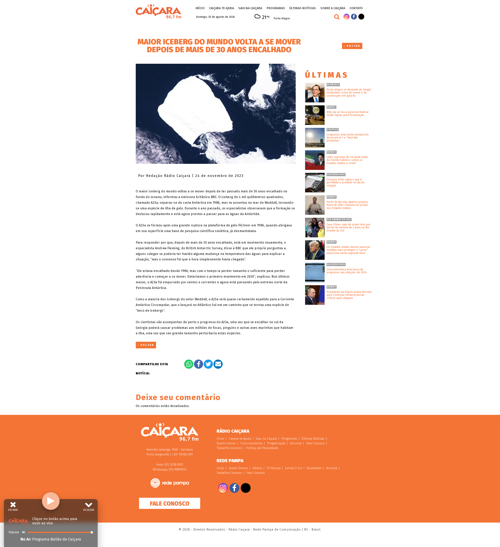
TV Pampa (274, 468)
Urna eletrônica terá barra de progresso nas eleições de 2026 (347, 271)
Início (200, 8)
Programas (276, 8)
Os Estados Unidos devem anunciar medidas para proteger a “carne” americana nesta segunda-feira (348, 250)
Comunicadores (251, 443)
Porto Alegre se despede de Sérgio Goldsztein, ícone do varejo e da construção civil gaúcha (349, 92)
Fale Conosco (169, 503)
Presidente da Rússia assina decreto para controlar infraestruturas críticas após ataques (349, 295)
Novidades (314, 468)
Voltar (353, 46)
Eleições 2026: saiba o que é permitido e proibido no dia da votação (345, 182)
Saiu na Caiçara (250, 8)
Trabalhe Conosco (229, 473)
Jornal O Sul (293, 468)
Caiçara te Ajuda (221, 8)
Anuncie (296, 443)
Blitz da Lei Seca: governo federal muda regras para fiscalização (348, 114)
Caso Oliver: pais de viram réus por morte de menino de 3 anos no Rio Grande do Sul (349, 227)
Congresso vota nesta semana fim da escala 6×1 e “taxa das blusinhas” (348, 137)
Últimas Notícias (302, 8)
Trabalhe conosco (229, 448)
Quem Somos (238, 468)
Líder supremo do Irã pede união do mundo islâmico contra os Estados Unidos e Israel (347, 160)
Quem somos (226, 443)
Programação (276, 443)
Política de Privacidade (262, 448)
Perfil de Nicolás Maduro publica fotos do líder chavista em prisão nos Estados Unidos (347, 205)
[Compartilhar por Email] (218, 364)
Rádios (257, 468)
